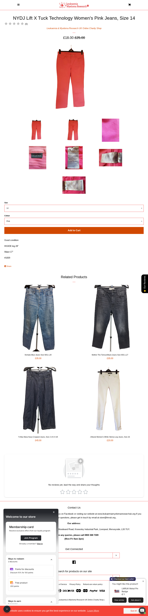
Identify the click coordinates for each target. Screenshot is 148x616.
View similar (119, 600)
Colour (7, 216)
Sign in (40, 544)
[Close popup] (143, 581)
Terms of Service (60, 584)
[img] (14, 24)
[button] (31, 560)
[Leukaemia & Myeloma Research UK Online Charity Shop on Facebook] (74, 563)
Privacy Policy (75, 584)
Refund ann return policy (92, 584)
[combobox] (70, 577)
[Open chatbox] (142, 610)
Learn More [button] (93, 610)
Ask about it (136, 600)
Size (6, 203)
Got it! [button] (134, 611)
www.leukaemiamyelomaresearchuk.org (116, 514)
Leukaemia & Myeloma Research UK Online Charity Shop (74, 28)
